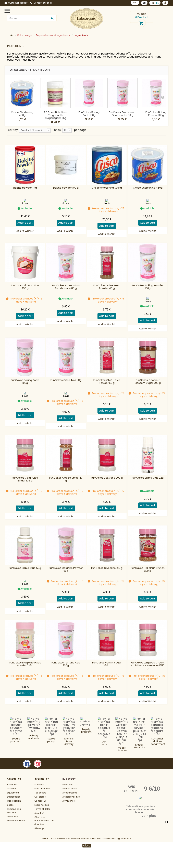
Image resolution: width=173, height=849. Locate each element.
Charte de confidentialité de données (44, 820)
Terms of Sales (42, 809)
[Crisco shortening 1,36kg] (107, 165)
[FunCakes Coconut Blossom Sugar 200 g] (147, 357)
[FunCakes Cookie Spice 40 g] (66, 455)
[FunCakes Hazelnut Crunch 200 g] (147, 545)
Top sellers (40, 792)
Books (10, 805)
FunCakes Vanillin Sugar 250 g (106, 664)
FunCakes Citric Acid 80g (66, 380)
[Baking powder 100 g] (66, 165)
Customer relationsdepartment (158, 741)
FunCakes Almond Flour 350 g (25, 287)
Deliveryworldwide (34, 737)
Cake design (14, 800)
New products (42, 788)
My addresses (69, 792)
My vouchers (69, 800)
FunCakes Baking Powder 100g (155, 113)
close (86, 845)
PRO (135, 2)
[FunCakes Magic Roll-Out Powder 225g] (25, 640)
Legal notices (41, 805)
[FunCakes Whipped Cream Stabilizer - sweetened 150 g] (147, 640)
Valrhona (12, 784)
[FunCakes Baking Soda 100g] (89, 93)
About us (39, 813)
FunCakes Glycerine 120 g (106, 568)
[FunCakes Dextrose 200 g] (107, 455)
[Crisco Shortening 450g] (22, 93)
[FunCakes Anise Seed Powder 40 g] (107, 262)
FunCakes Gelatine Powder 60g (66, 569)
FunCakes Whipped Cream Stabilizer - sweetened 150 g (148, 665)
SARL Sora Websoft (75, 838)
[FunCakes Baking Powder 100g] (156, 93)
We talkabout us (122, 749)
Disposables (13, 796)
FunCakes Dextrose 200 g (107, 477)
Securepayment (15, 740)
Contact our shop (43, 2)
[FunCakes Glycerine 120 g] (107, 545)
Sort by (13, 130)
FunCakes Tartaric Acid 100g (66, 664)
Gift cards (104, 743)
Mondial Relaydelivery (68, 741)
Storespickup (51, 740)
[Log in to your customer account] (165, 3)
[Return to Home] (11, 35)
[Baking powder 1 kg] (25, 165)
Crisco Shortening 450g (22, 113)
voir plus (149, 816)
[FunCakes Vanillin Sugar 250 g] (107, 640)
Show (57, 130)
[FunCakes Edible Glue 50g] (25, 545)
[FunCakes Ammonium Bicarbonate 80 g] (122, 93)
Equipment (13, 792)
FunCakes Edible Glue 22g (148, 477)
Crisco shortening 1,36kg (107, 187)
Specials (39, 784)
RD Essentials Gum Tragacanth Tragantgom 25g (55, 115)
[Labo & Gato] (86, 18)
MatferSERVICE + (139, 746)
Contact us (40, 800)
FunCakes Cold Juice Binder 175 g (25, 479)
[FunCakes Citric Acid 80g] (66, 357)
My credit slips (69, 788)
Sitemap (39, 828)
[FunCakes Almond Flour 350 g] (25, 262)
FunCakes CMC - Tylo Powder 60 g (106, 382)
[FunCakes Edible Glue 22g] (147, 455)
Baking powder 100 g (66, 187)
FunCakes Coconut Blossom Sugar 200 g (148, 382)
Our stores (40, 796)
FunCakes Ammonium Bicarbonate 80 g (122, 113)
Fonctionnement (16, 820)
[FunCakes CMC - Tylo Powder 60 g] (107, 357)
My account (69, 778)
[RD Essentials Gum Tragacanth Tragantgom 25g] (56, 93)
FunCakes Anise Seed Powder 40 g (106, 287)
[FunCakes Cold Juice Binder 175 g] (25, 455)
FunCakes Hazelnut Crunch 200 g (148, 569)
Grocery (11, 788)
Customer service (18, 2)
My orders (67, 784)
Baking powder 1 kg (25, 187)
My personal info (71, 796)
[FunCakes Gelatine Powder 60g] (66, 545)
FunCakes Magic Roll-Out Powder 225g (25, 664)
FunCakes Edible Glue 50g (25, 568)
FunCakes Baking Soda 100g (89, 113)
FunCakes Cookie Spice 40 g (65, 479)
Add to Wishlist (25, 231)
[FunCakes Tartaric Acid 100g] (66, 640)
